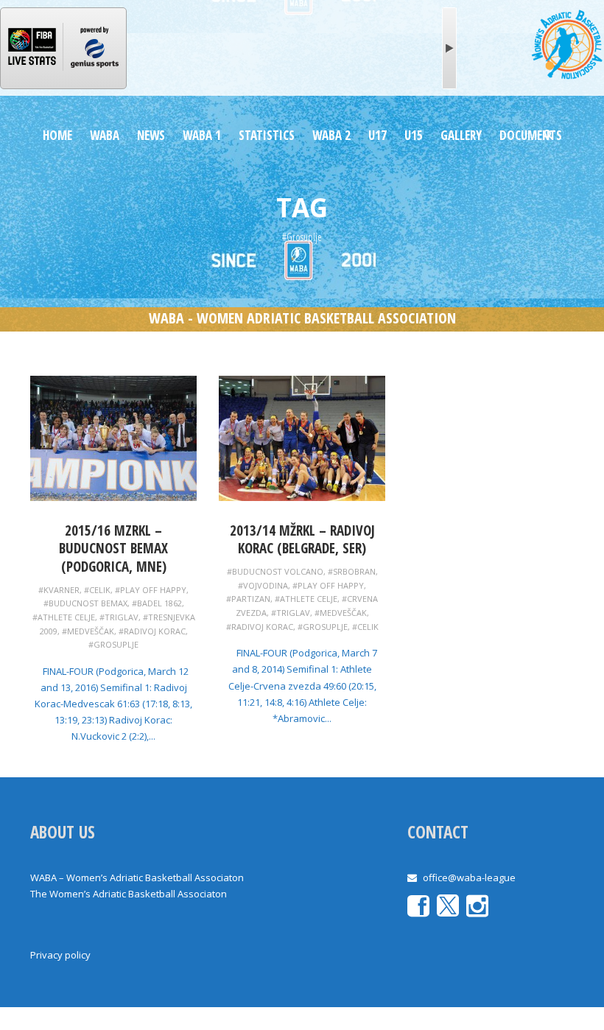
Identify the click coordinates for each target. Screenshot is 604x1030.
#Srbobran (352, 571)
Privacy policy (60, 954)
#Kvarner (59, 589)
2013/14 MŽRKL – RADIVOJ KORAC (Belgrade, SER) (302, 539)
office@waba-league (469, 877)
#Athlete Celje (63, 617)
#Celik (97, 589)
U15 (413, 135)
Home (57, 135)
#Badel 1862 (157, 603)
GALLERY (461, 135)
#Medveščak (88, 631)
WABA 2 (331, 135)
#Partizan (248, 598)
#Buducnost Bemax (85, 603)
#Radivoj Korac (152, 631)
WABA (104, 135)
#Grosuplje (113, 644)
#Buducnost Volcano (275, 571)
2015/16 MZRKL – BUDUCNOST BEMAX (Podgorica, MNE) (113, 548)
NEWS (151, 135)
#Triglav (118, 617)
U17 (377, 135)
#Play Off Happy (150, 589)
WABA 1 (202, 135)
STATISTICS (267, 135)
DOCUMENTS (530, 135)
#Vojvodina (263, 585)
